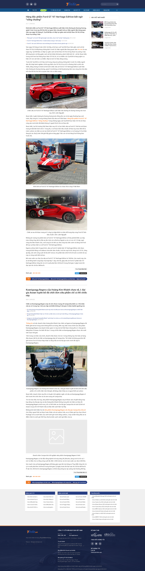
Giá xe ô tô (77, 10)
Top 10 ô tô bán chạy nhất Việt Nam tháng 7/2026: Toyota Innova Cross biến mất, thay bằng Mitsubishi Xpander (110, 44)
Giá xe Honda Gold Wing (81, 504)
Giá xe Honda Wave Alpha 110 (65, 499)
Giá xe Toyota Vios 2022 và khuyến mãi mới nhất (103, 502)
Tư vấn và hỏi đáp (56, 10)
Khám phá (67, 10)
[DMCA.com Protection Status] (81, 273)
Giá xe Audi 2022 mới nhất (48, 496)
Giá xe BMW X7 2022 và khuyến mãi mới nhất (103, 517)
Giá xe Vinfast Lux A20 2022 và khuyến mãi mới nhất (104, 499)
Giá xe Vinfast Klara (80, 499)
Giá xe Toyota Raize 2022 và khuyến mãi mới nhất (104, 506)
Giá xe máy (86, 10)
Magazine (106, 10)
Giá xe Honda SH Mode (65, 502)
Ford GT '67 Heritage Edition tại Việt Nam (63, 279)
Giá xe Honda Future (65, 507)
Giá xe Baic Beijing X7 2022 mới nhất (48, 499)
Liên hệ (93, 550)
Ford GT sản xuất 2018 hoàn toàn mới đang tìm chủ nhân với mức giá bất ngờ (50, 43)
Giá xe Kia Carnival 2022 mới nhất (32, 496)
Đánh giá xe (96, 10)
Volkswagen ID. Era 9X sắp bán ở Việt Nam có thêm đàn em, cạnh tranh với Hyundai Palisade (110, 33)
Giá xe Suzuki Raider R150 (81, 507)
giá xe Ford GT (82, 279)
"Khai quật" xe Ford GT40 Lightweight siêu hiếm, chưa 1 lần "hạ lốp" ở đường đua (51, 38)
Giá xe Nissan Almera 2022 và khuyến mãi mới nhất (104, 504)
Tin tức (34, 10)
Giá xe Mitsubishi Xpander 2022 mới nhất (32, 502)
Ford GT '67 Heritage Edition (41, 279)
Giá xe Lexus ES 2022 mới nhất (32, 504)
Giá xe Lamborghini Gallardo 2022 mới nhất (48, 507)
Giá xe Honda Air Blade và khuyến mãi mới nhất (103, 511)
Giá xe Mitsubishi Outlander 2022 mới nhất (48, 504)
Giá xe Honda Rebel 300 (81, 502)
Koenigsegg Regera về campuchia (62, 482)
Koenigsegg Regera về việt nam (41, 482)
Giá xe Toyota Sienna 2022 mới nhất (48, 502)
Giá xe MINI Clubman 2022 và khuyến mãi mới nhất (104, 509)
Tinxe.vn (33, 531)
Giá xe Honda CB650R (81, 496)
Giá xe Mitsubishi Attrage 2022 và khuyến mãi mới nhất (104, 496)
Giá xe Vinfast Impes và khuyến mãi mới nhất (102, 519)
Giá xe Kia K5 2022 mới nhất (32, 507)
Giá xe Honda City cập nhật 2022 (32, 499)
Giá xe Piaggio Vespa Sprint (65, 504)
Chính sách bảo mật (96, 552)
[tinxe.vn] (72, 4)
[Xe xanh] (44, 10)
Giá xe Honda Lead (64, 496)
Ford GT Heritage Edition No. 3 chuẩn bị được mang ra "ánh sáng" (47, 40)
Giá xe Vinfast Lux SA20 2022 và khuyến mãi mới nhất (103, 514)
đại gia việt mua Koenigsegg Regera (83, 482)
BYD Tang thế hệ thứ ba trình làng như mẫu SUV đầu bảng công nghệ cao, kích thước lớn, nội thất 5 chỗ (110, 23)
